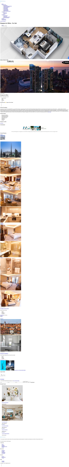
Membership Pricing (4, 446)
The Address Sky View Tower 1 (4, 308)
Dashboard (3, 450)
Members (3, 14)
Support (3, 456)
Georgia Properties (6, 9)
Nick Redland (2, 379)
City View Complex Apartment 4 (5, 433)
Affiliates (3, 461)
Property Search (4, 4)
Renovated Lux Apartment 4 (5, 402)
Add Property (3, 452)
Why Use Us (5, 13)
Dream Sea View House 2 (5, 429)
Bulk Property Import (6, 17)
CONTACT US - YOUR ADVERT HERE (20, 370)
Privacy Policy (4, 457)
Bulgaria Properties (6, 10)
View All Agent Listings (16, 380)
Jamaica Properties (6, 7)
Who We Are (5, 12)
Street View (1, 123)
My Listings (3, 453)
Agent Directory (6, 15)
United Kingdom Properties (7, 11)
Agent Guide (5, 16)
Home (2, 25)
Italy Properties (5, 5)
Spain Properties (6, 8)
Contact (3, 18)
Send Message (32, 382)
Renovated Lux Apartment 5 (4, 353)
